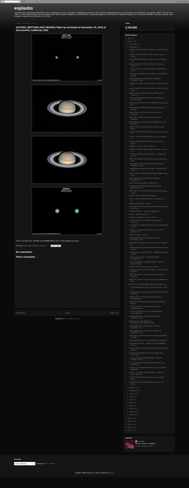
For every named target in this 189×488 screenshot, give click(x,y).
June (131, 399)
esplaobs (23, 8)
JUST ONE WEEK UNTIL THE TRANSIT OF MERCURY (148, 340)
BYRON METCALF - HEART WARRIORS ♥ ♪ (144, 211)
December (133, 44)
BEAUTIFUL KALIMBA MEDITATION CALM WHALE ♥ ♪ (148, 284)
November (133, 47)
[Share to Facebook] (58, 246)
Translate (51, 463)
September (134, 390)
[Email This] (52, 246)
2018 (130, 418)
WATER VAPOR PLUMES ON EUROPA (142, 196)
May (131, 403)
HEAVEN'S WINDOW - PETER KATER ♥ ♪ (143, 217)
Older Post (114, 313)
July (131, 396)
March (132, 408)
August (132, 394)
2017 (130, 421)
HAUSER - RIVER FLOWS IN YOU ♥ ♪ (142, 146)
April (131, 405)
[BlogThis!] (54, 246)
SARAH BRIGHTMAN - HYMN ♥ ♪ (140, 203)
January (133, 414)
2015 (130, 427)
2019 (130, 41)
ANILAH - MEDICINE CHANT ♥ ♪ (140, 214)
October (133, 388)
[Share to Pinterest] (60, 246)
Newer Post (20, 313)
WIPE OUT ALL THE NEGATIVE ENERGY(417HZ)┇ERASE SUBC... (142, 322)
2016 (130, 424)
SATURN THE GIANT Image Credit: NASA (143, 267)
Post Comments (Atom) (71, 318)
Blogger (111, 473)
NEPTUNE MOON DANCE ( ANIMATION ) (143, 183)
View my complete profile (144, 446)
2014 (130, 430)
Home (67, 313)
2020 (130, 38)
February (133, 412)
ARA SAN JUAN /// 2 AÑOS (138, 235)
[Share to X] (56, 246)
